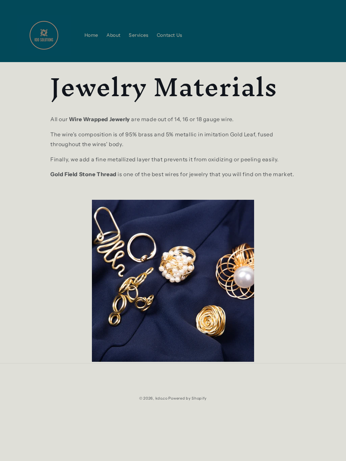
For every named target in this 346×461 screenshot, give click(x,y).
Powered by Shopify (187, 398)
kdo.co (161, 398)
